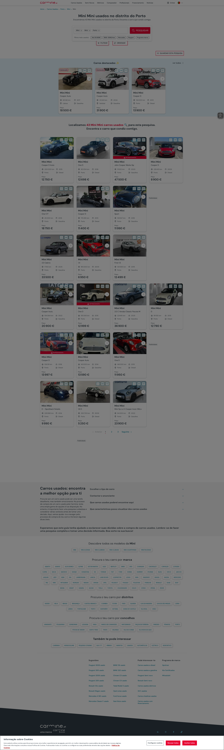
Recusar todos (173, 743)
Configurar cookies (155, 743)
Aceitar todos (189, 743)
